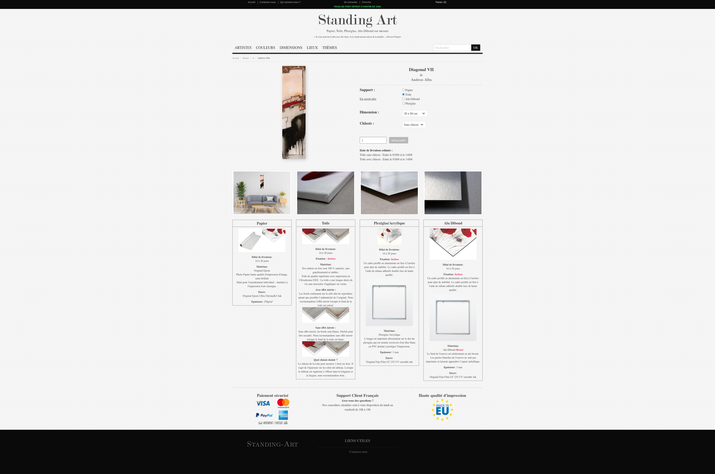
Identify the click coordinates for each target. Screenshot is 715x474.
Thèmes (329, 47)
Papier (409, 90)
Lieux (312, 47)
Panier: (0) (441, 2)
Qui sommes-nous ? (290, 2)
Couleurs (265, 47)
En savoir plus (368, 99)
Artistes (243, 47)
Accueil (251, 2)
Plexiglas (410, 103)
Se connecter (350, 2)
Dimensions (291, 47)
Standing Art (357, 20)
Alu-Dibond (412, 99)
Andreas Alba (264, 58)
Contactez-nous (268, 2)
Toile (408, 94)
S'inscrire (366, 2)
